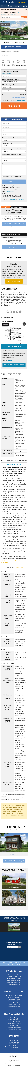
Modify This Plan (14, 281)
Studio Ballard (14, 1025)
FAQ (8, 964)
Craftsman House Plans (14, 977)
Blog (23, 962)
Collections (17, 962)
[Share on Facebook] (14, 312)
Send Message (14, 182)
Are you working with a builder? (11, 149)
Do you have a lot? (7, 143)
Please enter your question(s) (11, 164)
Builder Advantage (14, 1042)
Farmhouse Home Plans (14, 980)
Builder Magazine (14, 1044)
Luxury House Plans (14, 1001)
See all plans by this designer (14, 860)
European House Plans (14, 978)
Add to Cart (14, 106)
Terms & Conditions (11, 199)
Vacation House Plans (14, 1006)
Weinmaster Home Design (14, 1029)
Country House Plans (14, 975)
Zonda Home (14, 1048)
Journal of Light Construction (14, 1046)
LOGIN (23, 6)
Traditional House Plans (14, 982)
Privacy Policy (12, 14)
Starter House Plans (14, 1005)
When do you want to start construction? (14, 138)
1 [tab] (9, 41)
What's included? (6, 73)
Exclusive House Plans (14, 997)
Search (5, 962)
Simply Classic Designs (14, 1023)
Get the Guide (14, 247)
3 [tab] (14, 41)
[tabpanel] (14, 30)
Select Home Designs (14, 1021)
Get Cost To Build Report (14, 224)
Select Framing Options (9, 85)
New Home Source (14, 1040)
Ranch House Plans (14, 51)
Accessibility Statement (14, 1065)
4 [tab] (16, 41)
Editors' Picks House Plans (14, 995)
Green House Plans (14, 999)
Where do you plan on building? (12, 154)
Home (2, 51)
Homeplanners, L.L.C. (14, 1020)
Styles (10, 962)
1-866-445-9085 (21, 2)
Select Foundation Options (10, 79)
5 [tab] (19, 41)
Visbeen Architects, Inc (14, 1027)
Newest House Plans (14, 1003)
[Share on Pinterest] (20, 312)
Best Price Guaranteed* (19, 97)
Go (19, 947)
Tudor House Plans (14, 984)
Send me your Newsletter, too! (13, 176)
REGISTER (17, 6)
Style (6, 51)
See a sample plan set (14, 464)
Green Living (14, 1018)
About (13, 964)
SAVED (11, 6)
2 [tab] (11, 41)
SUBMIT (23, 17)
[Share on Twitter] (17, 312)
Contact (19, 964)
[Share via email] (7, 312)
